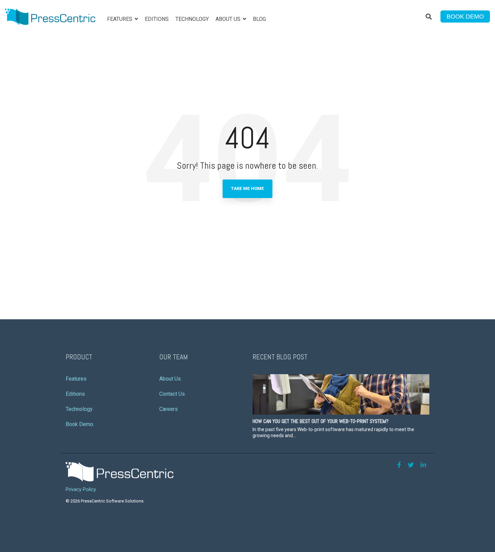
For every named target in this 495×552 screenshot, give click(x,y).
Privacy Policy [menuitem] (81, 489)
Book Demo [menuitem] (79, 424)
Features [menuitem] (76, 379)
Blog (259, 19)
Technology (192, 19)
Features (120, 19)
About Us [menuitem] (170, 379)
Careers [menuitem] (168, 409)
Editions (157, 19)
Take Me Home (247, 188)
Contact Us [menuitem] (172, 394)
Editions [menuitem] (75, 394)
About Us (229, 19)
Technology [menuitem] (79, 409)
